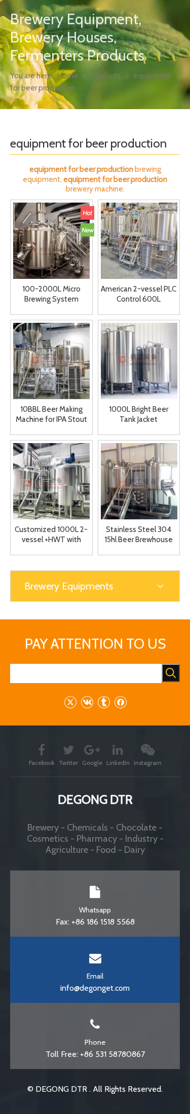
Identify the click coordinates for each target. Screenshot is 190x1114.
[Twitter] (70, 702)
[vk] (87, 702)
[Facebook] (120, 702)
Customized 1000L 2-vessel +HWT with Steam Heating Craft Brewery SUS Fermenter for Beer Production (51, 535)
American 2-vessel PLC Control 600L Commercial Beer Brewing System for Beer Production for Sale (138, 294)
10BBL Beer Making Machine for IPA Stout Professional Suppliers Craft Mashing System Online (51, 414)
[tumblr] (103, 702)
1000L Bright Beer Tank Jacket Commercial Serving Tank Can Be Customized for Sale (138, 414)
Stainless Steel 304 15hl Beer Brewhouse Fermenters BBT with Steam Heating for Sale (138, 535)
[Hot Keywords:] (171, 673)
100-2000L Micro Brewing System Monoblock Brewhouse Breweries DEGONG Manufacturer (51, 294)
